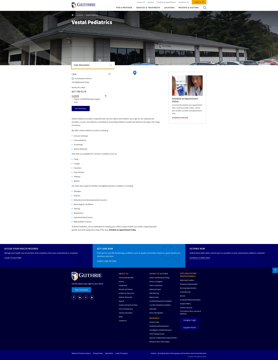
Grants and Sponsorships (128, 305)
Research (154, 318)
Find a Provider (124, 7)
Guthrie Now (197, 248)
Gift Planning (154, 293)
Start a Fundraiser (156, 285)
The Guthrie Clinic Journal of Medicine (190, 312)
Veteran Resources (125, 297)
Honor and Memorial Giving (159, 277)
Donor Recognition (156, 313)
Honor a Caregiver (156, 281)
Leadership (123, 285)
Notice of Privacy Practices (81, 353)
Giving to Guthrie (158, 273)
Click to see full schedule (106, 96)
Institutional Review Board (159, 326)
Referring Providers (187, 280)
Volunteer (153, 309)
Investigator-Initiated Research (160, 330)
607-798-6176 (79, 91)
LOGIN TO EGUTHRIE (12, 258)
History (121, 281)
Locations (169, 7)
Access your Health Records (21, 248)
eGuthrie (150, 2)
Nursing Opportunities (188, 288)
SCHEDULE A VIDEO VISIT (200, 258)
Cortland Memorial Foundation (160, 301)
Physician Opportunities (189, 284)
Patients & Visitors (189, 7)
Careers (139, 2)
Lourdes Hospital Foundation (160, 305)
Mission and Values (126, 289)
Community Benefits (126, 277)
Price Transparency (126, 309)
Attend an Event (155, 289)
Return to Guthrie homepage (84, 5)
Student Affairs (185, 304)
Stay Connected (81, 290)
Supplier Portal (189, 327)
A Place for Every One (126, 293)
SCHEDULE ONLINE (180, 117)
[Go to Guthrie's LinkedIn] (80, 297)
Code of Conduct (121, 353)
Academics (182, 2)
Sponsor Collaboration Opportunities (163, 338)
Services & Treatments (148, 7)
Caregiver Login (189, 320)
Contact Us (123, 320)
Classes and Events (125, 313)
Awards (121, 301)
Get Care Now (105, 248)
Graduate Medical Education (190, 300)
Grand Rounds (185, 292)
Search (204, 7)
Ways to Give (154, 297)
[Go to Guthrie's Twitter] (86, 297)
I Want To (197, 2)
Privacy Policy (98, 353)
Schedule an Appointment (166, 2)
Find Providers (82, 65)
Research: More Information (159, 342)
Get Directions (80, 108)
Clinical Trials (154, 322)
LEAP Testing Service (156, 334)
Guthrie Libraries (186, 307)
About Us (123, 273)
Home (73, 15)
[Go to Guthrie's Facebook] (74, 297)
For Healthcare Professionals (188, 274)
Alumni (182, 296)
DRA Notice (109, 353)
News (121, 317)
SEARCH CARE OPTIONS (106, 261)
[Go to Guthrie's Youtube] (92, 297)
